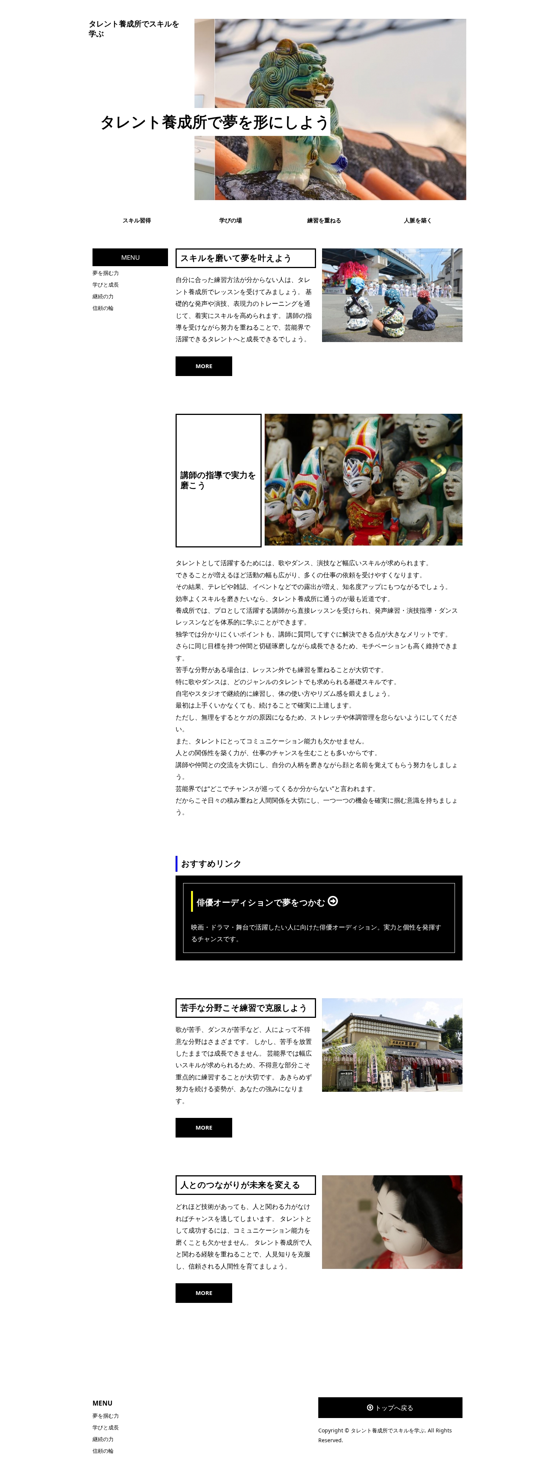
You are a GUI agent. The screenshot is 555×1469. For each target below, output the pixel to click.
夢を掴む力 (105, 272)
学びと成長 (105, 284)
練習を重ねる (324, 220)
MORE (204, 366)
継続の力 (103, 296)
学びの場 (230, 220)
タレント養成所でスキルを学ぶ (134, 29)
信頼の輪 (103, 307)
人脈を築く (418, 220)
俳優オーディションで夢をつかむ (262, 902)
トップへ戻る (394, 1407)
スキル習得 (137, 220)
